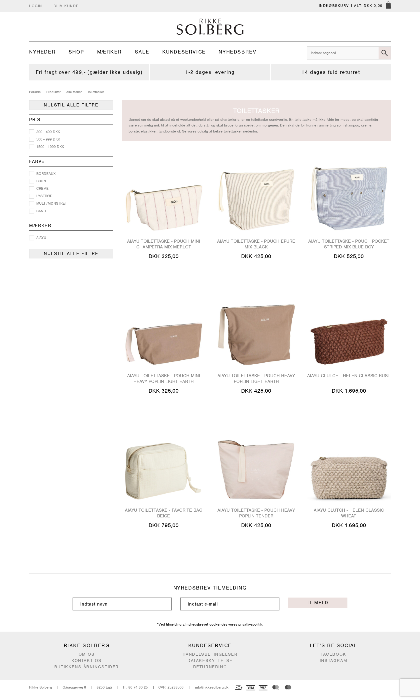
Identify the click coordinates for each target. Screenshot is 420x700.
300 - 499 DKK (48, 131)
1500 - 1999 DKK (50, 146)
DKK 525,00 (349, 256)
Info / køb (163, 267)
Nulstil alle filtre (71, 105)
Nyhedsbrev (237, 52)
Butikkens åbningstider (86, 666)
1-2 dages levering (210, 72)
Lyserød (44, 195)
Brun (41, 181)
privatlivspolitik (250, 624)
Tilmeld (318, 603)
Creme (42, 188)
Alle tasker (74, 92)
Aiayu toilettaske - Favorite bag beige (163, 513)
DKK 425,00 (256, 256)
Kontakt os (86, 660)
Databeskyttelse (210, 660)
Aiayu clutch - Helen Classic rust (348, 376)
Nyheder (42, 52)
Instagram (333, 660)
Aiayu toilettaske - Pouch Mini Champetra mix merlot (163, 244)
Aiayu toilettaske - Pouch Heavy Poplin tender (256, 513)
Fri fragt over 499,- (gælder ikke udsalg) (89, 72)
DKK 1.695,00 (349, 390)
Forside (35, 92)
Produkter (53, 92)
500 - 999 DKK (48, 139)
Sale (142, 52)
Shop (76, 52)
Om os (87, 654)
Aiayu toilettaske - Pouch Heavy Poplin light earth (256, 378)
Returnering (210, 666)
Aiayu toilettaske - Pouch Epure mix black (256, 244)
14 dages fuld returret (330, 72)
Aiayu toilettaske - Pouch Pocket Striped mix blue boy (348, 244)
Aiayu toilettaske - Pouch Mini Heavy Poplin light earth (163, 378)
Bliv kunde (66, 5)
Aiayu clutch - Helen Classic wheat (349, 513)
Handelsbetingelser (210, 654)
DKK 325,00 (164, 256)
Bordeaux (46, 173)
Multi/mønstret (51, 203)
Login (35, 5)
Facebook (333, 654)
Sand (41, 211)
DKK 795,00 (164, 525)
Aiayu (41, 237)
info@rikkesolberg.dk (212, 687)
